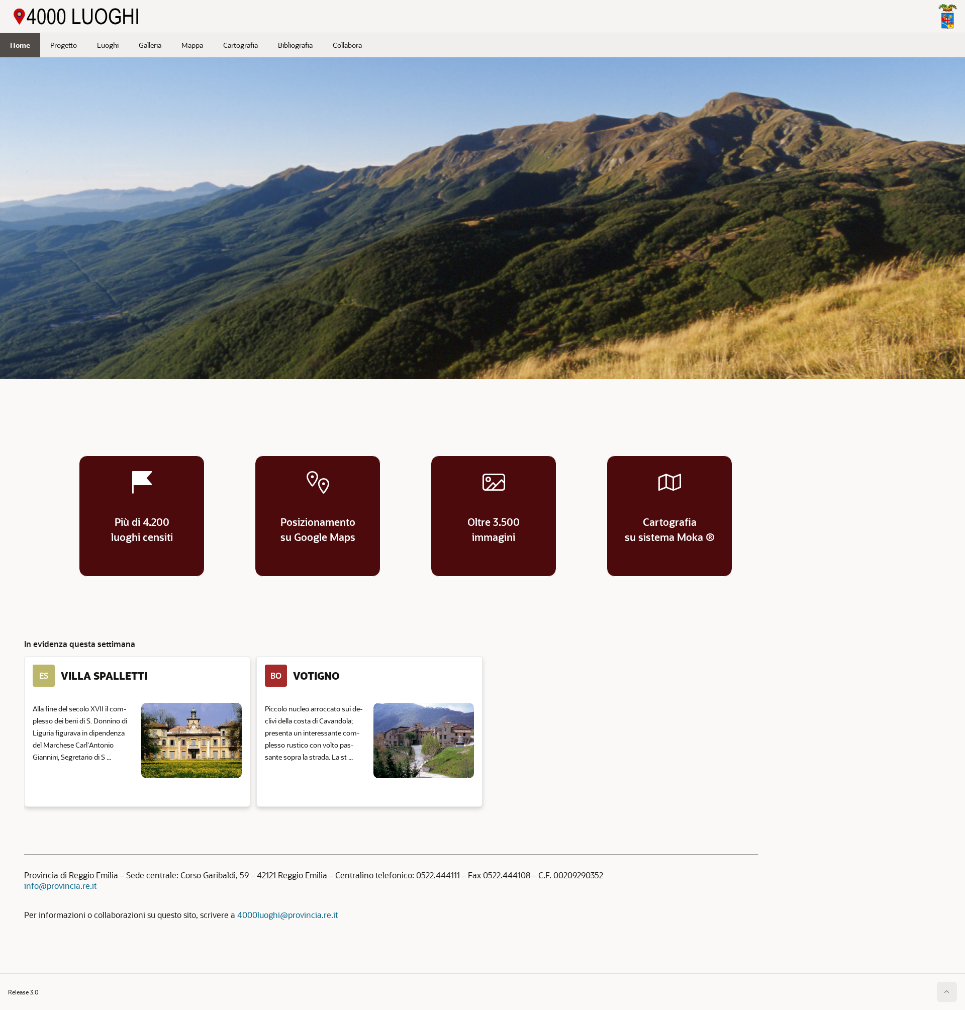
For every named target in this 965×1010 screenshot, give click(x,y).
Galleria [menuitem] (150, 45)
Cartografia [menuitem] (240, 45)
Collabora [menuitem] (347, 45)
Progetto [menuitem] (63, 45)
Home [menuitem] (20, 45)
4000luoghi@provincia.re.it (287, 914)
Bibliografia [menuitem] (295, 45)
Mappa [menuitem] (192, 45)
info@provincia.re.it (60, 885)
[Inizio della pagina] (947, 992)
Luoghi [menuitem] (108, 45)
